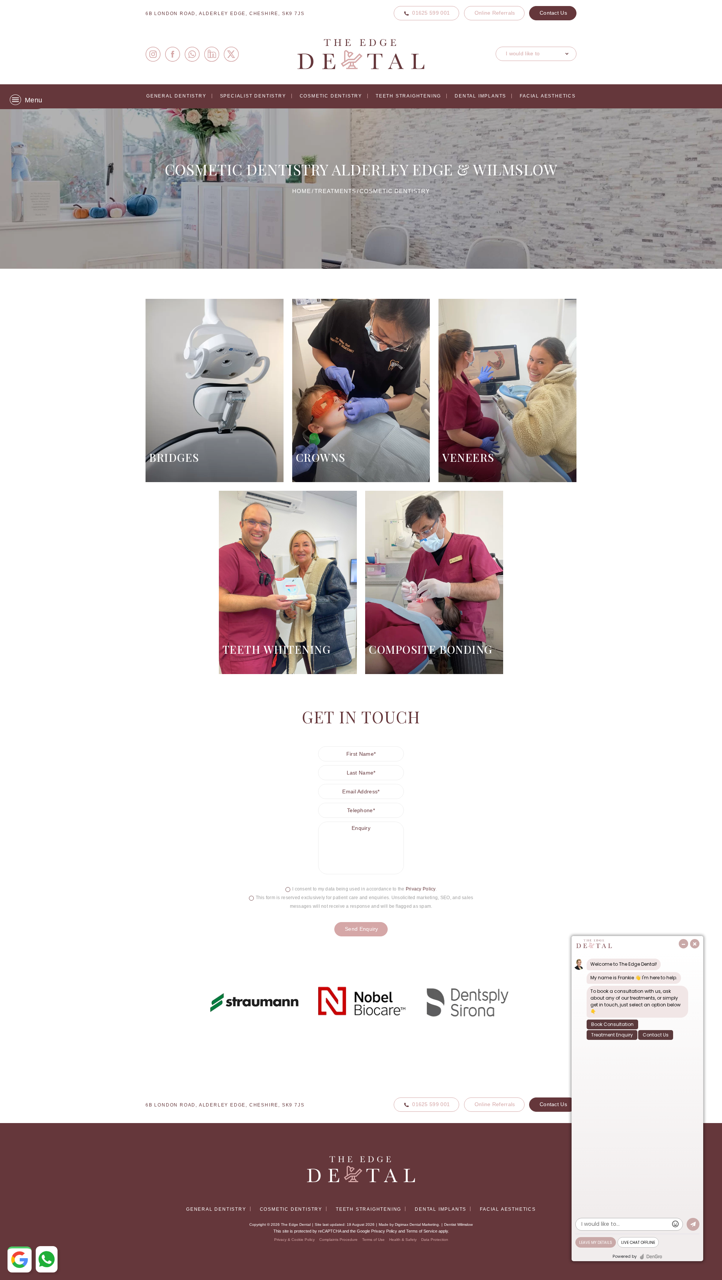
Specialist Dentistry (253, 96)
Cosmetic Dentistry (331, 96)
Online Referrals (495, 13)
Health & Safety (403, 1239)
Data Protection (434, 1239)
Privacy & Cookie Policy (294, 1239)
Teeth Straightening (408, 96)
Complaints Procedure (338, 1239)
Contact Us (553, 13)
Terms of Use (373, 1239)
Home (301, 191)
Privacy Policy (420, 889)
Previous (549, 234)
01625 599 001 (431, 13)
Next (567, 234)
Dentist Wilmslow (458, 1224)
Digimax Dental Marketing (417, 1224)
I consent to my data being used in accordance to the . (364, 889)
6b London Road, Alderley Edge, (225, 13)
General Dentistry (176, 96)
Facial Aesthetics (548, 96)
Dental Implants (480, 96)
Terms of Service (421, 1231)
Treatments (335, 191)
